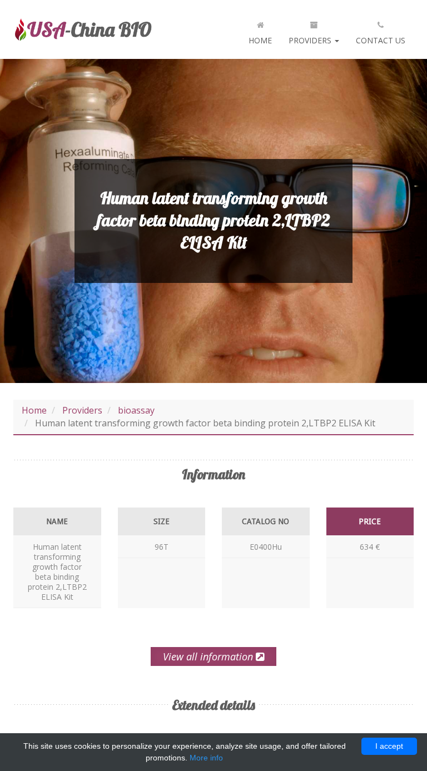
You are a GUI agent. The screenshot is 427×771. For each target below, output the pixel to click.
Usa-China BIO (82, 29)
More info (206, 757)
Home (260, 40)
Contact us (380, 40)
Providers (311, 40)
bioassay (136, 410)
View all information (209, 656)
